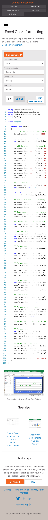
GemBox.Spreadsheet (23, 2)
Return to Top (22, 504)
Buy (33, 482)
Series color (8, 77)
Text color (8, 85)
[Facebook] (24, 498)
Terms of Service (21, 489)
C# (9, 99)
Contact (24, 493)
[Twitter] (18, 498)
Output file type (10, 59)
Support (35, 10)
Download (15, 482)
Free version (13, 10)
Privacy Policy (37, 489)
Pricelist (13, 14)
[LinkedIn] (30, 498)
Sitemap (7, 489)
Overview (12, 6)
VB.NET (19, 99)
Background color (11, 68)
